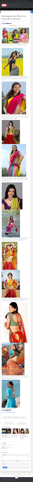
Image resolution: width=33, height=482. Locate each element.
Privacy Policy (13, 474)
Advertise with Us (16, 476)
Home (2, 9)
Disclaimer (29, 474)
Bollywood (4, 11)
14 (14, 412)
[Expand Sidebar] (31, 11)
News (9, 9)
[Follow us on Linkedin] (29, 479)
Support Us (27, 9)
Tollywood (9, 11)
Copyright (8, 474)
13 (13, 412)
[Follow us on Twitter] (24, 479)
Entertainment (13, 9)
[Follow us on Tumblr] (28, 479)
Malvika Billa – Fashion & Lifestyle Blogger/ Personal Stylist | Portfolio (6, 436)
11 (11, 412)
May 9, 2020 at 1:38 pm (11, 447)
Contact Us (24, 474)
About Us (6, 9)
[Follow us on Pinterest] (25, 479)
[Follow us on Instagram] (23, 479)
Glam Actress (6, 447)
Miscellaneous (22, 9)
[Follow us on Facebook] (26, 479)
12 (12, 412)
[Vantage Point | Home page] (4, 5)
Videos (18, 9)
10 (10, 412)
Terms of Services (19, 474)
